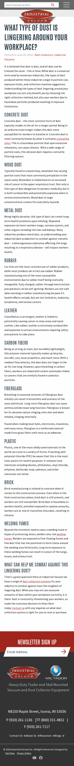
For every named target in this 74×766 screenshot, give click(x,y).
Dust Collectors (44, 55)
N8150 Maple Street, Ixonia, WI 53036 (37, 711)
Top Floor (10, 753)
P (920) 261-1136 (19, 719)
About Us (31, 735)
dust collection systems (37, 581)
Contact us (18, 608)
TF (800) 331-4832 (50, 719)
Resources (45, 735)
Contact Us (16, 735)
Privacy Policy (24, 753)
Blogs (58, 735)
